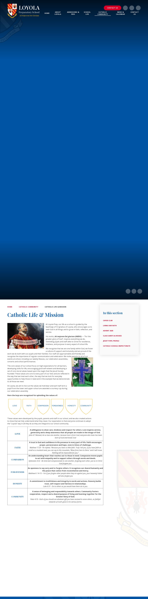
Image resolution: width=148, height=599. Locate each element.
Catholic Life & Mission (55, 307)
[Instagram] (125, 8)
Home (9, 307)
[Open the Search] (138, 8)
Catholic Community (28, 307)
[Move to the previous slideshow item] (128, 291)
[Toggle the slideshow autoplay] (139, 291)
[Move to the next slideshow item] (134, 291)
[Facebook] (131, 8)
